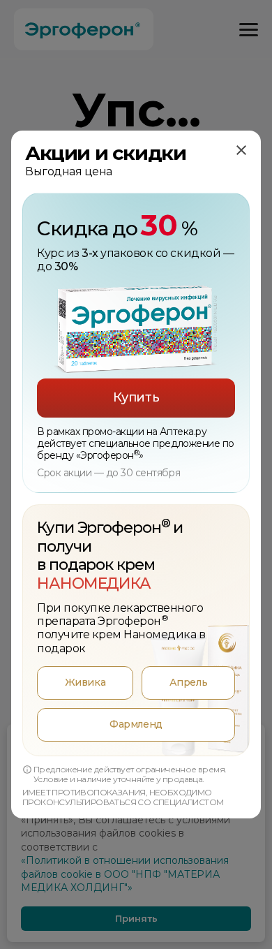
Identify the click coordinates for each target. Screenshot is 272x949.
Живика (85, 682)
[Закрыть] (241, 150)
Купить (136, 397)
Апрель (188, 682)
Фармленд (135, 724)
